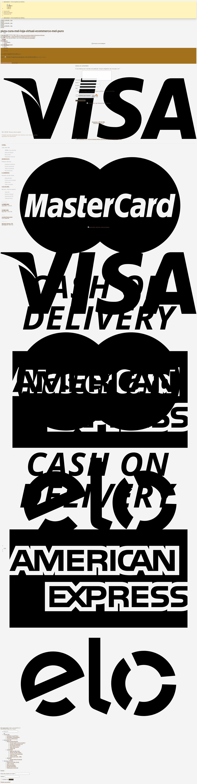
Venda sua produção (9, 168)
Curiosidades (7, 42)
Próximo (3, 40)
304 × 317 (15, 35)
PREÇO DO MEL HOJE (13, 762)
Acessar (11, 779)
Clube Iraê (12, 748)
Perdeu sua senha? (5, 782)
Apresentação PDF (9, 196)
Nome (77, 82)
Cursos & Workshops (12, 738)
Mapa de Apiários (8, 12)
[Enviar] (4, 733)
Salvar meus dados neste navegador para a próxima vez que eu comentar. (96, 91)
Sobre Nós (7, 192)
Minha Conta (7, 182)
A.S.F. (5, 46)
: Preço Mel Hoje (10, 150)
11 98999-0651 (5, 204)
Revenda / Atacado (9, 194)
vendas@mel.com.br (7, 217)
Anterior (3, 39)
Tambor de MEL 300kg (15, 752)
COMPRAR (10, 749)
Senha (3, 776)
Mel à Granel (8, 154)
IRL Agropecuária (8, 170)
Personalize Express (15, 745)
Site (76, 88)
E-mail (77, 85)
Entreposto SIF (7, 14)
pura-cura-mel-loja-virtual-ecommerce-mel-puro (32, 35)
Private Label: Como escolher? (17, 742)
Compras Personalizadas (16, 754)
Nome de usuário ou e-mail (8, 773)
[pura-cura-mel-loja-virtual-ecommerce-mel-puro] (18, 36)
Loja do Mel (6, 11)
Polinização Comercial (10, 156)
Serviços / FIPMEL (8, 761)
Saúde (5, 43)
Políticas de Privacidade (10, 180)
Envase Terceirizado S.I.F (16, 744)
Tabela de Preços (9, 198)
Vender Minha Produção (16, 759)
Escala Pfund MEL (11, 766)
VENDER (9, 758)
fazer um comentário (29, 38)
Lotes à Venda (13, 755)
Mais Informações (14, 747)
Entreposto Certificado (10, 164)
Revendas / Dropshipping (13, 737)
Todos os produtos (9, 184)
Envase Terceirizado (9, 166)
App (5, 32)
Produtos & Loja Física (12, 736)
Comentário (78, 80)
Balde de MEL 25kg (15, 751)
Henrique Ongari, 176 (7, 223)
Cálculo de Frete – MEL (16, 756)
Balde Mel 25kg (8, 178)
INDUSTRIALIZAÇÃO (12, 741)
